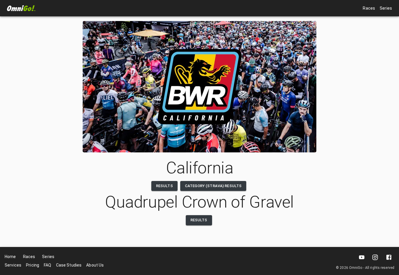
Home (10, 256)
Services (13, 265)
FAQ (47, 265)
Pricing (32, 265)
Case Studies (69, 265)
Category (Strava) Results (213, 186)
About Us (95, 265)
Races (369, 8)
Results (164, 186)
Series (386, 8)
